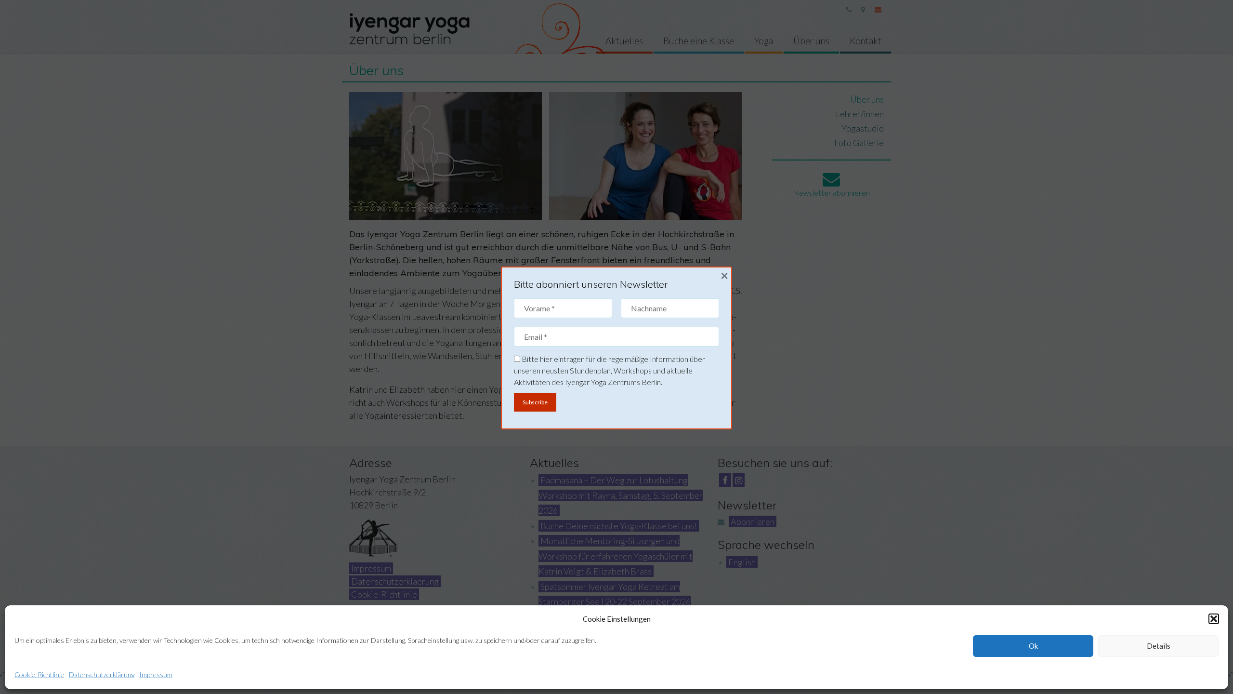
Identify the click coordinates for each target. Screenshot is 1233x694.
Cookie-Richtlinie (39, 674)
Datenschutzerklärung (101, 674)
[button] (1214, 619)
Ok (1033, 645)
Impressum (155, 674)
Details (1158, 645)
